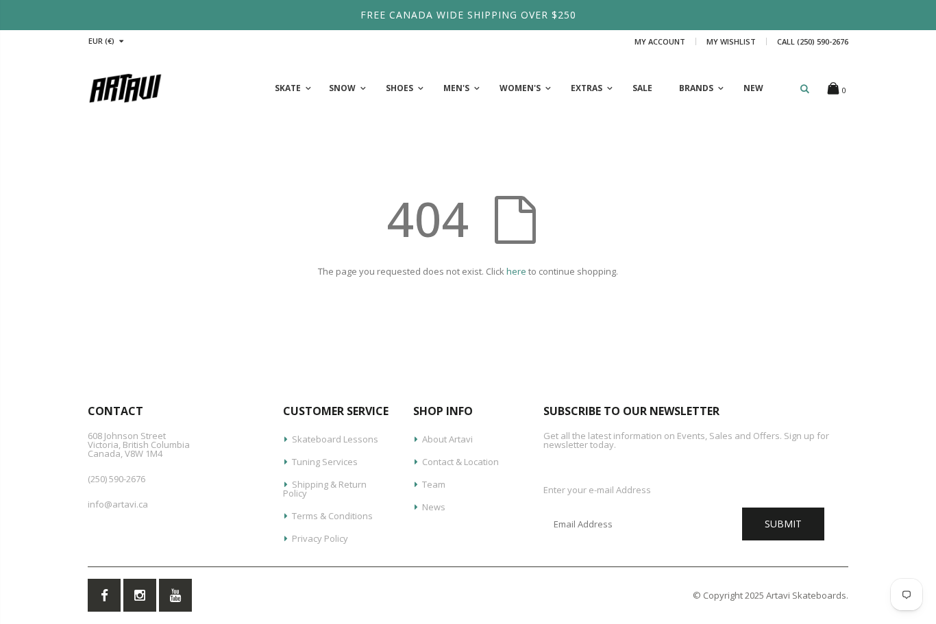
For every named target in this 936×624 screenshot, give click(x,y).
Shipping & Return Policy (325, 488)
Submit (783, 523)
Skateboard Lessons (335, 439)
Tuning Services (325, 461)
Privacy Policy (320, 538)
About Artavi (447, 439)
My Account (660, 41)
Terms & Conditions (332, 516)
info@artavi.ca (118, 504)
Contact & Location (460, 461)
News (433, 507)
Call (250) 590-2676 (812, 41)
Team (433, 484)
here (516, 271)
